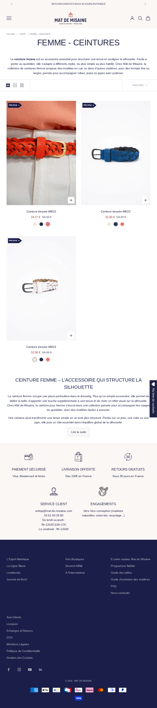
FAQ (114, 586)
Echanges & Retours (20, 630)
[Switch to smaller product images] (15, 85)
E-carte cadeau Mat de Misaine (130, 559)
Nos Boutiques (74, 559)
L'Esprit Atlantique (18, 559)
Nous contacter (120, 592)
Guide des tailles (121, 572)
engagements (103, 504)
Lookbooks (13, 572)
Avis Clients (14, 617)
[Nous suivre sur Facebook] (9, 670)
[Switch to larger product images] (8, 85)
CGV (10, 637)
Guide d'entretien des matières (130, 579)
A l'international (75, 572)
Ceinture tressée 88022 (41, 211)
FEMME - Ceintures (40, 34)
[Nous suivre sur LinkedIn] (40, 670)
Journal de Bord (17, 579)
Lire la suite (78, 432)
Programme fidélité (123, 566)
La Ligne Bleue (16, 566)
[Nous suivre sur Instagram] (19, 670)
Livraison (12, 624)
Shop (23, 34)
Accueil (11, 34)
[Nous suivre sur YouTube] (30, 670)
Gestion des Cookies (20, 657)
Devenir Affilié (74, 566)
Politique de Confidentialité (23, 651)
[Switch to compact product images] (22, 85)
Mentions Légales (18, 644)
